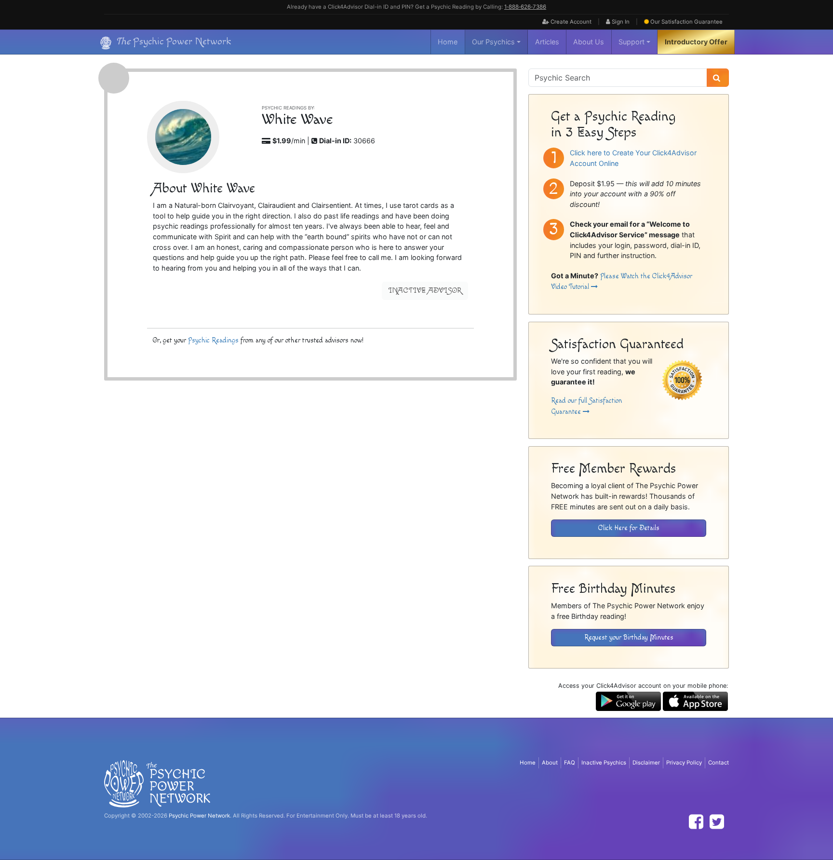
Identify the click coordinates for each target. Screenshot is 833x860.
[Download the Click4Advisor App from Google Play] (628, 700)
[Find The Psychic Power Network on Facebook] (696, 822)
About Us (588, 42)
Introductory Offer (696, 42)
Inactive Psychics (603, 762)
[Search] (718, 77)
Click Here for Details (628, 528)
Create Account (570, 21)
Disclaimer (646, 762)
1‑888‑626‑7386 (525, 6)
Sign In (620, 21)
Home (447, 42)
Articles (547, 42)
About (550, 762)
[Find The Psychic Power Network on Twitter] (717, 822)
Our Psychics (493, 42)
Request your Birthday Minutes (628, 637)
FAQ (569, 762)
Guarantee (686, 21)
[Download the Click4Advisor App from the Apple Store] (695, 700)
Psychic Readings (213, 340)
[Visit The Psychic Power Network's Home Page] (157, 783)
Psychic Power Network (199, 815)
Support (631, 42)
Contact (718, 762)
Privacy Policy (684, 762)
